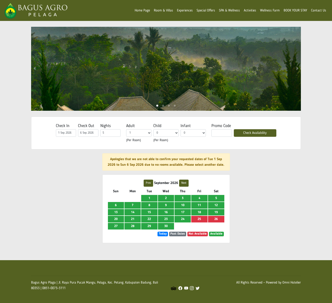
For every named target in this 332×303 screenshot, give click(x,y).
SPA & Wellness (229, 10)
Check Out (86, 126)
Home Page (142, 10)
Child (157, 126)
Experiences (185, 10)
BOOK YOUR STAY (295, 10)
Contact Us (318, 10)
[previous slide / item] (34, 69)
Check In (63, 126)
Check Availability (255, 133)
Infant (186, 126)
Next (183, 183)
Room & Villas (163, 10)
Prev (148, 183)
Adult (130, 126)
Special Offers (206, 10)
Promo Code (221, 126)
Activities (250, 10)
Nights (105, 126)
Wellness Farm (270, 10)
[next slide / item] (297, 69)
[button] (157, 106)
